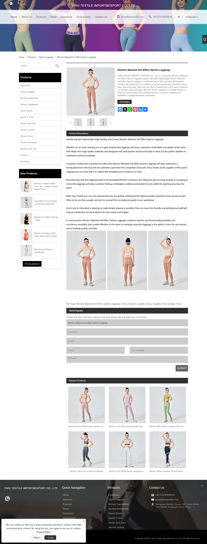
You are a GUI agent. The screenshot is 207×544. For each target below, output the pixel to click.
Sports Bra (25, 85)
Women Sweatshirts (29, 98)
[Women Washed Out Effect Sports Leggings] (78, 122)
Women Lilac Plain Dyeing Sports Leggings (128, 426)
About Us (26, 16)
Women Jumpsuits (29, 142)
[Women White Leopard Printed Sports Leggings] (167, 448)
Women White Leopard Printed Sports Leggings (168, 471)
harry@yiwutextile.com (132, 17)
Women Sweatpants (29, 104)
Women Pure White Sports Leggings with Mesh (128, 471)
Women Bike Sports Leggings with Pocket (167, 426)
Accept (50, 537)
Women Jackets (28, 130)
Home (13, 16)
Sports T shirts (27, 117)
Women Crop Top (28, 149)
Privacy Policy (44, 532)
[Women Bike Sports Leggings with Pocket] (167, 404)
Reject (37, 537)
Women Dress (27, 136)
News (53, 16)
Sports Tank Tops (28, 123)
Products (41, 16)
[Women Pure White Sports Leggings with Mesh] (127, 448)
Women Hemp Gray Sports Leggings (86, 471)
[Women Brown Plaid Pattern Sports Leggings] (86, 404)
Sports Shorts (27, 111)
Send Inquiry (83, 16)
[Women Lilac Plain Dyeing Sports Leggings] (127, 404)
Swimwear (25, 161)
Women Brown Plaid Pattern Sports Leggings (87, 426)
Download (66, 16)
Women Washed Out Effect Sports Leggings (76, 57)
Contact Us (101, 16)
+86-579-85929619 (162, 17)
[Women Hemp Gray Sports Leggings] (86, 448)
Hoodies (24, 155)
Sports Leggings (46, 57)
